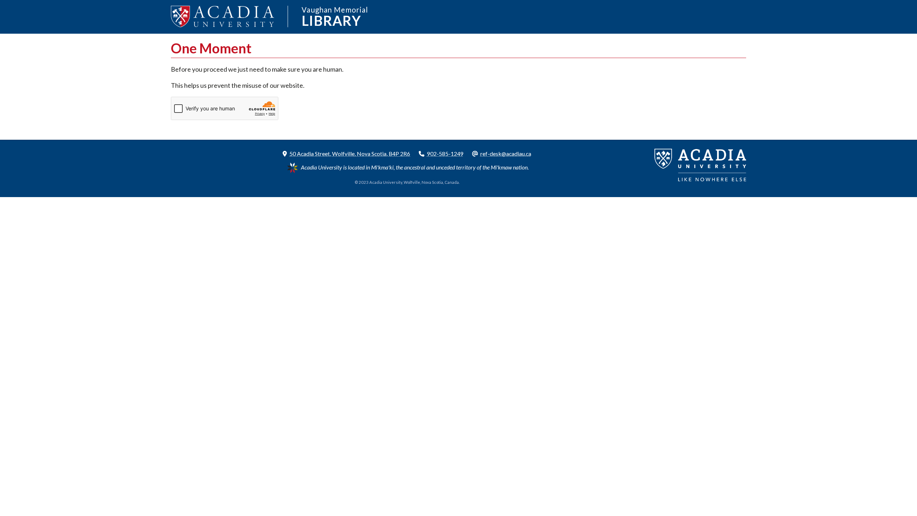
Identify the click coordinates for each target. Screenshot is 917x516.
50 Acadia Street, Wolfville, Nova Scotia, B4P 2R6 (349, 153)
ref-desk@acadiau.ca (505, 153)
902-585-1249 (445, 153)
